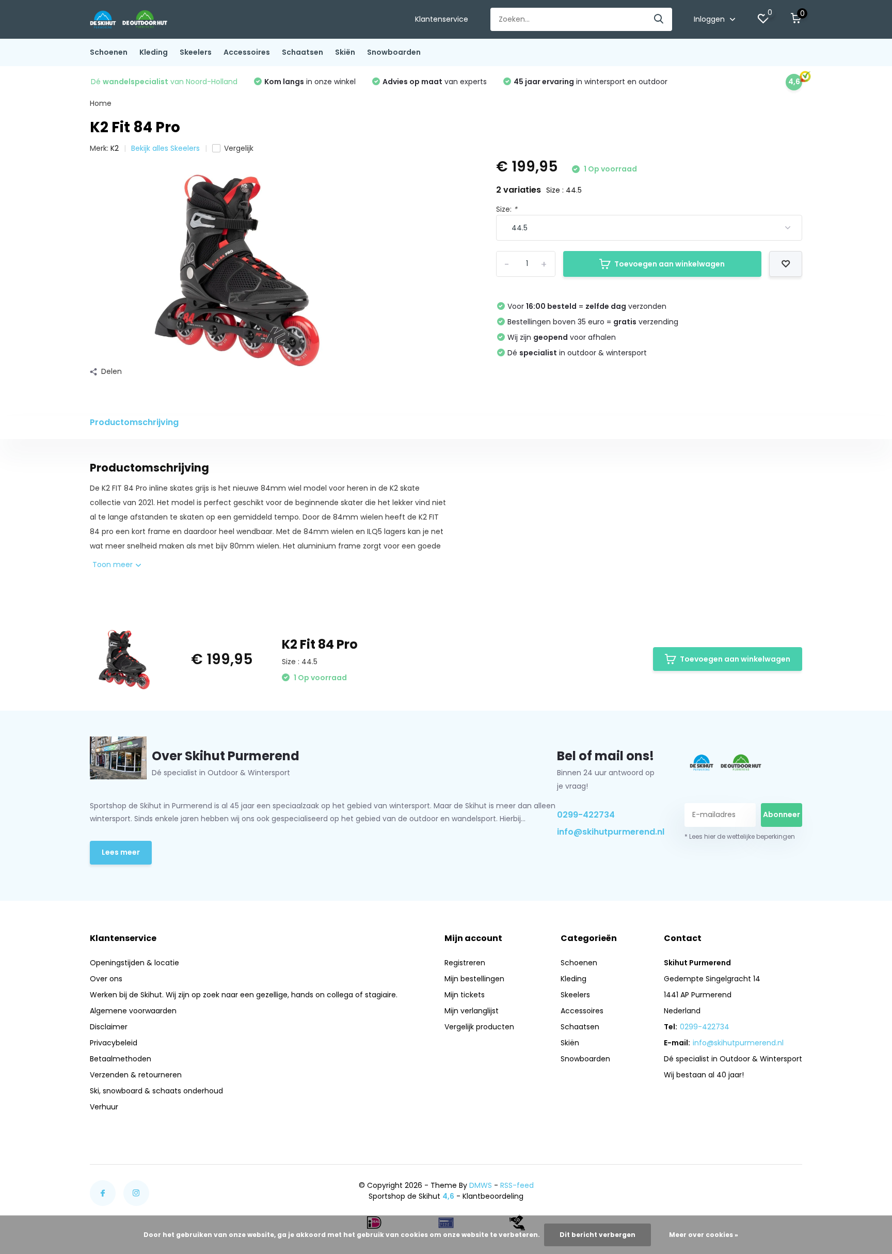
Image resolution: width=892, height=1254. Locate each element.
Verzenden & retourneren (136, 1075)
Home (101, 103)
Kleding (153, 52)
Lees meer (121, 852)
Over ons (106, 979)
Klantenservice (441, 19)
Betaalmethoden (120, 1059)
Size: (506, 209)
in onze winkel (310, 81)
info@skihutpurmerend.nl (608, 832)
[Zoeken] (659, 19)
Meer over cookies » (703, 1234)
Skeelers (196, 52)
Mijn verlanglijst (471, 1011)
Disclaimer (109, 1027)
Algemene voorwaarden (133, 1011)
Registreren (464, 963)
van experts (435, 81)
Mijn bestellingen (474, 979)
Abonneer (781, 814)
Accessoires (247, 52)
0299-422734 (586, 815)
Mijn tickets (464, 995)
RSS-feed (517, 1185)
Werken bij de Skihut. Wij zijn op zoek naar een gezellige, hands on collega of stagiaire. (243, 995)
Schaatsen (302, 52)
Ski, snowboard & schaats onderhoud (156, 1091)
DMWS (480, 1185)
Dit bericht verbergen (597, 1234)
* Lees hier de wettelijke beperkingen (739, 836)
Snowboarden (394, 52)
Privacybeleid (113, 1043)
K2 (114, 148)
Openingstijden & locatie (134, 963)
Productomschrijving (134, 422)
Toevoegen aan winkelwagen (669, 264)
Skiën (345, 52)
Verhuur (104, 1107)
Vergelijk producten (479, 1027)
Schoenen (109, 52)
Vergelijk (238, 148)
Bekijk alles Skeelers (165, 148)
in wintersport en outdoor (590, 81)
